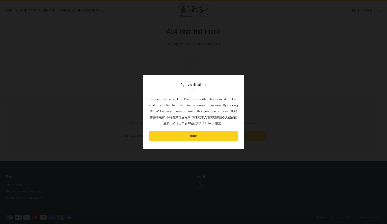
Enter (193, 136)
